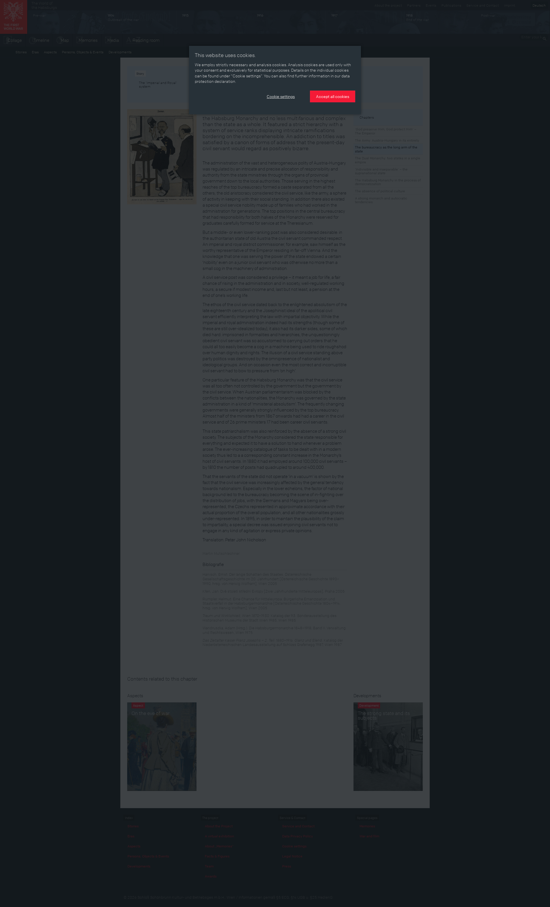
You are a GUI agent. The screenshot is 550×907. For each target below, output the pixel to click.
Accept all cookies (332, 96)
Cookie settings (281, 96)
